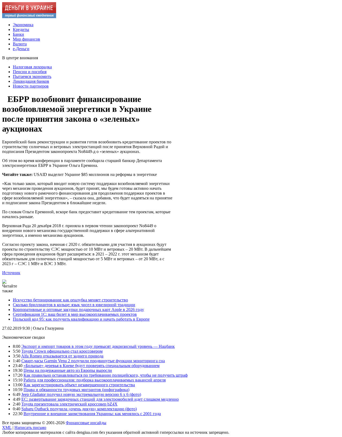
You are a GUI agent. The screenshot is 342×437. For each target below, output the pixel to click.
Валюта (20, 44)
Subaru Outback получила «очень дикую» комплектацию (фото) (79, 409)
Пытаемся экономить (32, 76)
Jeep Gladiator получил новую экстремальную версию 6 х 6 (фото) (81, 394)
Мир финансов (26, 39)
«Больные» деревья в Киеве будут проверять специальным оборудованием (92, 365)
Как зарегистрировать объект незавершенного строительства (79, 385)
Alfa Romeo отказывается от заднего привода (62, 356)
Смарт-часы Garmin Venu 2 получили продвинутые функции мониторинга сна (93, 361)
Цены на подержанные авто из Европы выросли (68, 370)
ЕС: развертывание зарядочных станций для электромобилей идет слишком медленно (100, 399)
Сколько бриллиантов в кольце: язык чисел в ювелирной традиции (74, 304)
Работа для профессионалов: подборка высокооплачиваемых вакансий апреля (95, 380)
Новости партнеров (31, 86)
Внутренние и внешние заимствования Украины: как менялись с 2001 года (92, 413)
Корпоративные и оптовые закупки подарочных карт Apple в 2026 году (78, 309)
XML (6, 427)
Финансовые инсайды (86, 422)
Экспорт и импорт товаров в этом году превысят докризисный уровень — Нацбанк (98, 346)
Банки (18, 34)
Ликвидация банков (31, 81)
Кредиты (21, 29)
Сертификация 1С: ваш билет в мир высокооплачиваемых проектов (75, 314)
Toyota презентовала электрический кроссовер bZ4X (69, 404)
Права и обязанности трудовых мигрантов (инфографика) (76, 389)
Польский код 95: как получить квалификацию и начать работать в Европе (81, 319)
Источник (11, 272)
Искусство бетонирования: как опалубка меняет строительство (70, 300)
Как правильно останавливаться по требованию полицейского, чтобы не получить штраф (106, 375)
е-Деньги (21, 48)
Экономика (23, 24)
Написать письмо (30, 427)
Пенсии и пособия (29, 71)
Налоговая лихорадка (32, 67)
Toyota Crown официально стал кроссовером (62, 351)
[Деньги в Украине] (29, 16)
